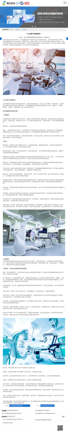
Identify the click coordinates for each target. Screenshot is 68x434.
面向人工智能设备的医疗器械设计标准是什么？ (12, 413)
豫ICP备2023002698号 (44, 428)
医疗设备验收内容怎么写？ (47, 405)
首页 (11, 29)
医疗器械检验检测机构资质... (16, 405)
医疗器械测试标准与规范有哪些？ (42, 410)
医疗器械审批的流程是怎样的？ (9, 416)
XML (34, 428)
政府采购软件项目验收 (8, 422)
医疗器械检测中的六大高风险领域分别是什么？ (45, 413)
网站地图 (30, 428)
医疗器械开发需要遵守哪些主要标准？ (10, 410)
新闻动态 (17, 29)
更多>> (63, 416)
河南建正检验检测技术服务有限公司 (19, 428)
